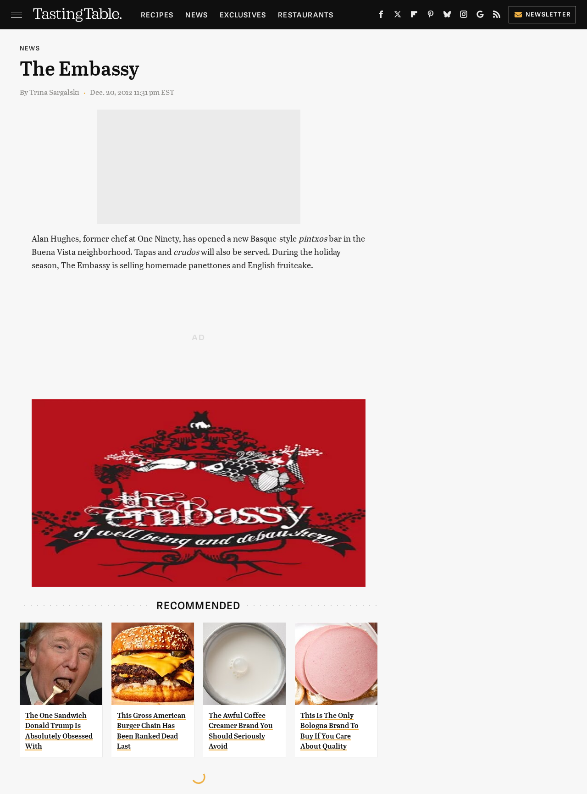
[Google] (480, 16)
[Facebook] (381, 16)
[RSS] (496, 16)
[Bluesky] (447, 16)
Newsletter (548, 14)
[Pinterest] (430, 16)
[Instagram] (463, 16)
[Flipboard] (414, 16)
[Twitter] (397, 16)
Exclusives (243, 14)
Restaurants (305, 14)
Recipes (157, 14)
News (196, 14)
